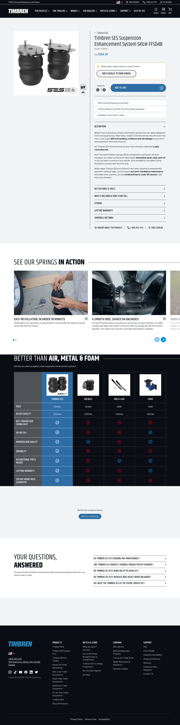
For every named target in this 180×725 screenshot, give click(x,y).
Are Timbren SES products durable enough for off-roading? (123, 565)
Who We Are (118, 646)
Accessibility (104, 719)
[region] (90, 429)
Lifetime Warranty (103, 211)
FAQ (145, 646)
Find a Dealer (149, 650)
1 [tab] (13, 340)
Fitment (98, 203)
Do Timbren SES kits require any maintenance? (117, 558)
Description (100, 127)
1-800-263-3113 (14, 659)
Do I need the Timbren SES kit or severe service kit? (119, 583)
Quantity (101, 85)
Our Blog (86, 674)
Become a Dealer (120, 668)
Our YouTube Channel (92, 670)
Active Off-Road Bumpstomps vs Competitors (90, 656)
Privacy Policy (76, 719)
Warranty (147, 662)
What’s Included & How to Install (111, 196)
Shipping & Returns (103, 218)
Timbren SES (102, 32)
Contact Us (148, 673)
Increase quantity (104, 89)
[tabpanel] (49, 302)
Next (163, 339)
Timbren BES (58, 699)
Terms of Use (90, 719)
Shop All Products (60, 703)
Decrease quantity (97, 89)
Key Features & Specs (104, 189)
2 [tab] (15, 340)
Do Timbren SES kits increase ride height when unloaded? (122, 577)
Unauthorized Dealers (152, 654)
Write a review (90, 516)
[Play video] (86, 318)
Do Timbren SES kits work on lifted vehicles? (116, 571)
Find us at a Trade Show (123, 657)
